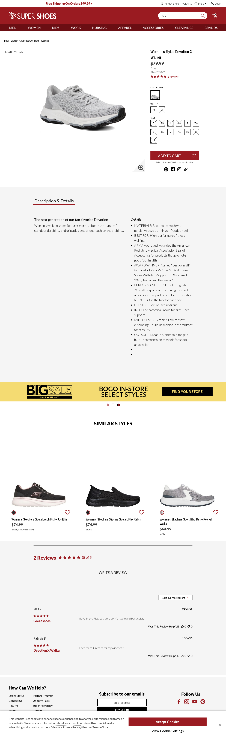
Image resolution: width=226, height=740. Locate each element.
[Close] (220, 725)
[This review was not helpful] (189, 626)
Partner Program (43, 695)
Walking (45, 40)
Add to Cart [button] (169, 155)
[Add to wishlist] (67, 512)
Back (6, 40)
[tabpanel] (113, 287)
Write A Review (113, 572)
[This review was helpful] (182, 626)
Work (76, 28)
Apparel (125, 28)
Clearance (184, 28)
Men (12, 28)
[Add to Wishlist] (194, 155)
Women (34, 28)
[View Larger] (141, 167)
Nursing (99, 28)
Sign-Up (122, 710)
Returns (13, 705)
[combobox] (175, 597)
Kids (56, 28)
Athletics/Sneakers (29, 40)
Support (14, 710)
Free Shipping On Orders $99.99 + (69, 3)
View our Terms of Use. (95, 727)
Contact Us (15, 700)
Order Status (16, 695)
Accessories (153, 28)
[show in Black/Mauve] (13, 512)
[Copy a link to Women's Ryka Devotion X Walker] (186, 169)
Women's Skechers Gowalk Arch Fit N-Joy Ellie (39, 519)
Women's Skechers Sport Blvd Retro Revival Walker (186, 521)
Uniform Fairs (41, 700)
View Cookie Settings (167, 731)
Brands (211, 28)
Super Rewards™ (43, 705)
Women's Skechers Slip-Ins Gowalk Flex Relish (113, 519)
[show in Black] (88, 512)
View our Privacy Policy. (65, 727)
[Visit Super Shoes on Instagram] (179, 169)
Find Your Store (187, 391)
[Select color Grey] (155, 95)
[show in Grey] (162, 512)
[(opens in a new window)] (178, 701)
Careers (37, 710)
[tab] (65, 202)
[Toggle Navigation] (19, 28)
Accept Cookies (167, 722)
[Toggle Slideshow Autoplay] (107, 405)
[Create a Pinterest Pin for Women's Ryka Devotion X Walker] (166, 169)
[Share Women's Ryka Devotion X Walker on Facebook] (173, 169)
